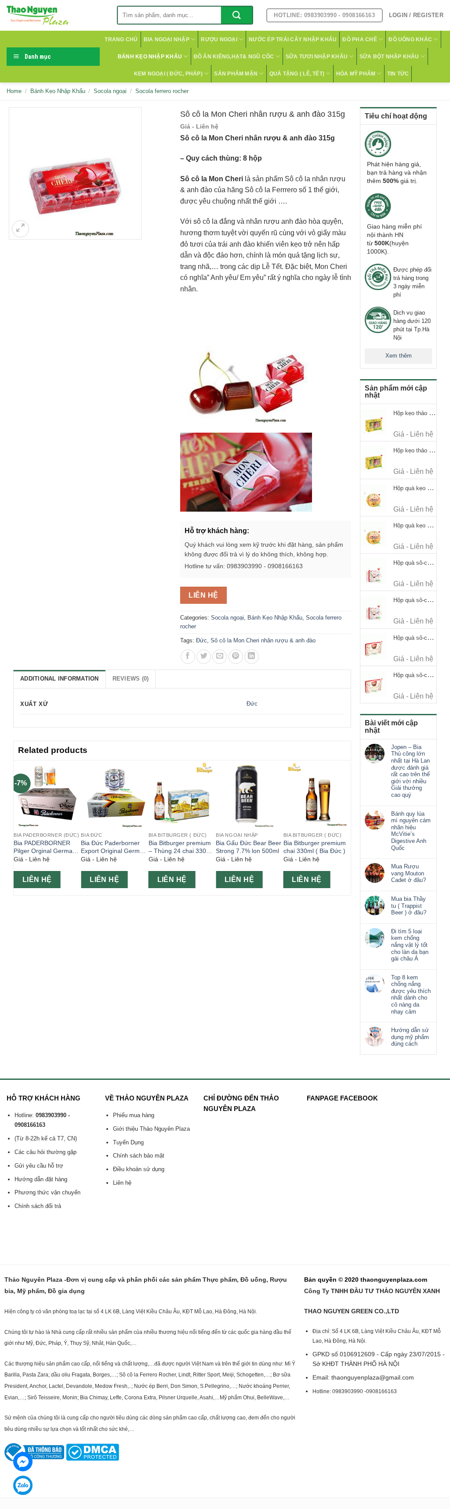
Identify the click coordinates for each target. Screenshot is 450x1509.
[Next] (345, 827)
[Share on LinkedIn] (251, 656)
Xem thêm (398, 355)
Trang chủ (121, 39)
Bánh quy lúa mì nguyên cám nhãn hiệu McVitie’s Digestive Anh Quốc (411, 830)
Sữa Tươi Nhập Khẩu (317, 57)
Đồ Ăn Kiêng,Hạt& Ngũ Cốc (234, 57)
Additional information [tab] (59, 678)
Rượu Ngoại (219, 39)
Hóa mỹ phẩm (356, 74)
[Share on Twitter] (203, 656)
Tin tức (398, 74)
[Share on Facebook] (188, 656)
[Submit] (236, 15)
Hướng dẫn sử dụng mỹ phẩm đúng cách (410, 1037)
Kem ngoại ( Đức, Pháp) (168, 74)
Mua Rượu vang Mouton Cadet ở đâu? (408, 873)
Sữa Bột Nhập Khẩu (389, 57)
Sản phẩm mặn (236, 74)
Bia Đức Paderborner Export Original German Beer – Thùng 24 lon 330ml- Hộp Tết (114, 847)
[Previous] (18, 827)
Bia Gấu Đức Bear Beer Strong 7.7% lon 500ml (248, 847)
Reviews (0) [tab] (130, 678)
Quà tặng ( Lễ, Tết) (297, 74)
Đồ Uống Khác (410, 39)
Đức (201, 640)
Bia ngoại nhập (166, 39)
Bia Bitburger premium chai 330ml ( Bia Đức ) (314, 847)
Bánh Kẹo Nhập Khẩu (150, 57)
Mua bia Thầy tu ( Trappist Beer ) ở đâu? (408, 906)
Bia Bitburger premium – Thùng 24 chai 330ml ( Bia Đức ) (181, 847)
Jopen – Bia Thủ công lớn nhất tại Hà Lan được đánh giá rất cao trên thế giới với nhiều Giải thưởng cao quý (410, 771)
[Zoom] (20, 228)
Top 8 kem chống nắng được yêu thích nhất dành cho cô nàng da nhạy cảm (411, 994)
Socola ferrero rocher (162, 91)
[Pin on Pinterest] (236, 656)
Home (14, 91)
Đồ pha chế (359, 39)
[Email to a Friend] (219, 656)
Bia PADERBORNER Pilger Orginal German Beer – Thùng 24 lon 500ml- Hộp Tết (45, 847)
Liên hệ (203, 595)
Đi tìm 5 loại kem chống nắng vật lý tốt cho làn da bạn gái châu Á (409, 945)
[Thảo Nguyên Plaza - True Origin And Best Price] (55, 15)
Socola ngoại (110, 91)
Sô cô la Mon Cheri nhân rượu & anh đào (263, 640)
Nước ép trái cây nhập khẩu (293, 39)
